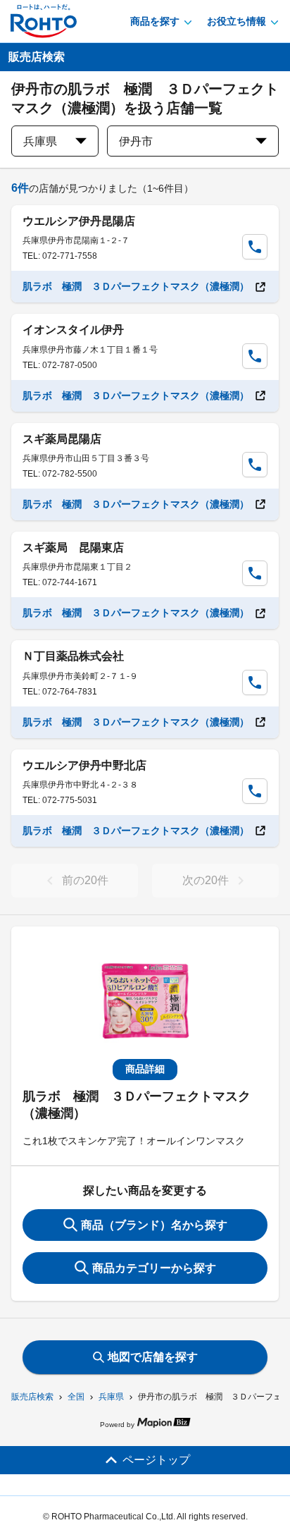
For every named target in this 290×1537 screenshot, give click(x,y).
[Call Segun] (254, 246)
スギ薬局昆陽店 (62, 439)
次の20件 (205, 880)
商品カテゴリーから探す (154, 1268)
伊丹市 (136, 141)
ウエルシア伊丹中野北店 (84, 765)
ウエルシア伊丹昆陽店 (79, 221)
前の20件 (85, 880)
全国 (76, 1397)
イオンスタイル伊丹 (73, 330)
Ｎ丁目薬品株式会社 (73, 656)
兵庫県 (111, 1397)
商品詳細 (145, 1068)
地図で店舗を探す (153, 1357)
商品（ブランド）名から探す (154, 1225)
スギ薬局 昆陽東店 (73, 547)
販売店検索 (32, 1397)
